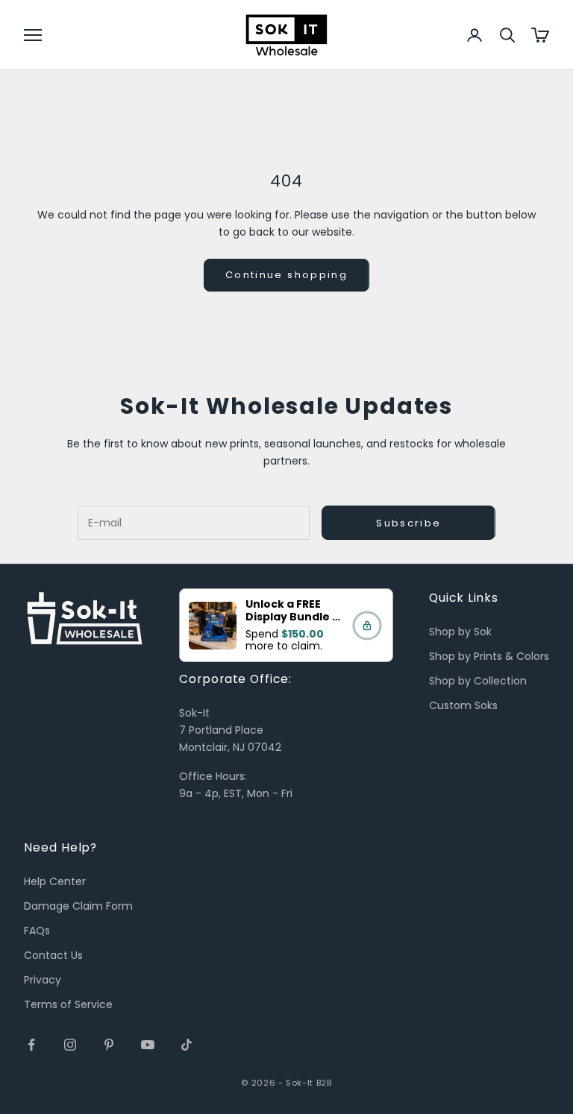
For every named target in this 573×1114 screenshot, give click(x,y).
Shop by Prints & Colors (489, 656)
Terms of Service (68, 1004)
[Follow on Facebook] (31, 1044)
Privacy (42, 979)
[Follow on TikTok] (186, 1044)
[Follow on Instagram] (70, 1044)
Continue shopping (286, 275)
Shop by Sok (460, 631)
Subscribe (408, 523)
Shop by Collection (478, 680)
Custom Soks (463, 705)
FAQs (37, 930)
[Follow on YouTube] (147, 1044)
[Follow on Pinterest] (108, 1044)
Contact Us (53, 955)
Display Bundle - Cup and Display (291, 623)
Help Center (55, 881)
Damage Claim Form (78, 906)
